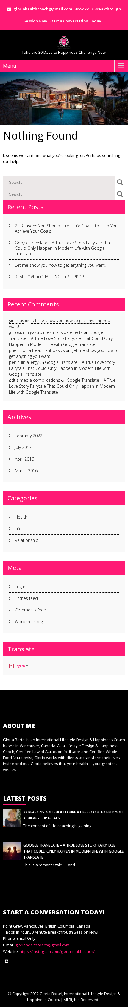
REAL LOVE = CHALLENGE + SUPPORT (50, 277)
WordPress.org (29, 621)
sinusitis (16, 320)
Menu (9, 65)
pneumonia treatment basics (37, 350)
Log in (20, 586)
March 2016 (26, 470)
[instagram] (6, 961)
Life (18, 528)
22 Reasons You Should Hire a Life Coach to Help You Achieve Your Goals (66, 228)
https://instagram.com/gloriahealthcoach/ (57, 951)
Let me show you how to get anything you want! (60, 265)
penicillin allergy (23, 362)
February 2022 (28, 436)
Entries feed (26, 598)
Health (21, 517)
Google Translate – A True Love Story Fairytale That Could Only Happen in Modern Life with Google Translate (63, 248)
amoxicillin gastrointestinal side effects (46, 332)
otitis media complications (34, 380)
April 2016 (24, 459)
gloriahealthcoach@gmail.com (42, 945)
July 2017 (23, 447)
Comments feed (30, 610)
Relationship (26, 540)
